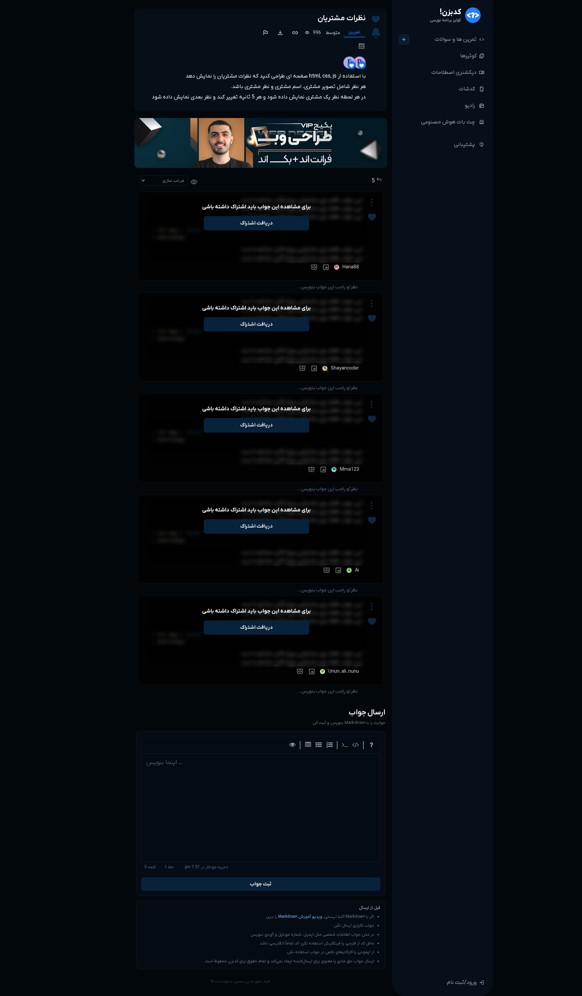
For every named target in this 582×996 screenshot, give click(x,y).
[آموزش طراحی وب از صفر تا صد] (260, 143)
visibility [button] (194, 182)
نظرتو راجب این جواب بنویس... (327, 287)
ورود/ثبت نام (465, 982)
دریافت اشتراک (256, 223)
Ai (357, 570)
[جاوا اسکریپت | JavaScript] (325, 267)
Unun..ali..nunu (343, 671)
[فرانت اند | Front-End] (361, 46)
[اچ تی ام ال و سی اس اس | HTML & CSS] (313, 267)
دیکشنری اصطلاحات (457, 72)
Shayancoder (345, 368)
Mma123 (349, 469)
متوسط (333, 33)
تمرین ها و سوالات (459, 39)
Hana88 (351, 267)
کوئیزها (472, 56)
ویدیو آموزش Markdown (300, 916)
